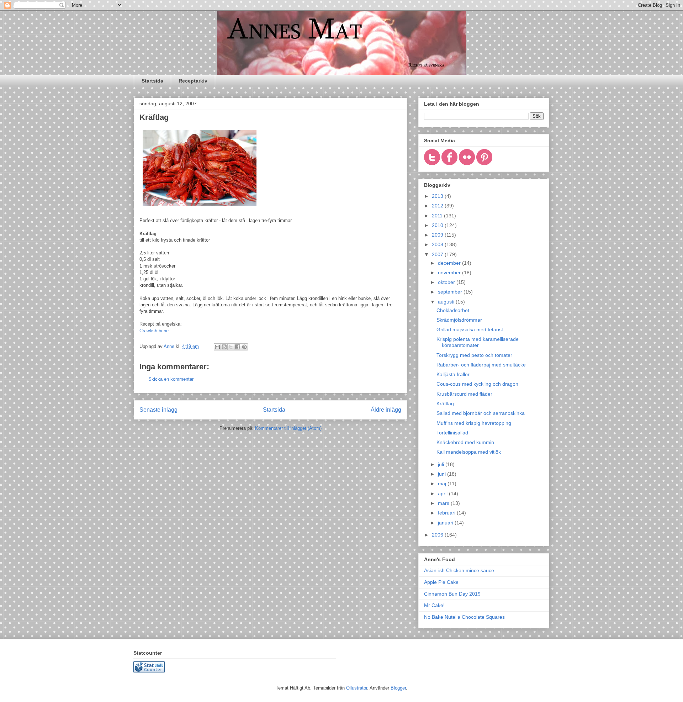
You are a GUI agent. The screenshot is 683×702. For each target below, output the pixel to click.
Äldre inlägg (386, 410)
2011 (438, 215)
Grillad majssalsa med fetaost (469, 329)
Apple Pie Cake (441, 582)
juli (441, 464)
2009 (438, 235)
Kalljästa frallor (453, 374)
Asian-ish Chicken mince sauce (459, 570)
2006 (438, 535)
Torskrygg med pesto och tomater (474, 355)
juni (442, 474)
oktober (447, 282)
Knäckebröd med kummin (465, 442)
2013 (438, 196)
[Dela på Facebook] (237, 346)
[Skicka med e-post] (217, 346)
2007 (438, 254)
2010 (438, 225)
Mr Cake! (434, 605)
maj (443, 483)
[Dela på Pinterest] (244, 346)
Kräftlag (445, 403)
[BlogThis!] (224, 346)
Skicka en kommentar (171, 379)
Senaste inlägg (158, 410)
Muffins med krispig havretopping (473, 423)
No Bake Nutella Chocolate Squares (464, 617)
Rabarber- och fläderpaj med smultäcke (481, 365)
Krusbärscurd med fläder (464, 394)
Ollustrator (356, 688)
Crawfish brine (154, 330)
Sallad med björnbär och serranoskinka (480, 413)
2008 (438, 244)
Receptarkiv (193, 81)
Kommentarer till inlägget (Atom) (288, 428)
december (450, 263)
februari (447, 513)
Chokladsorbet (452, 310)
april (443, 493)
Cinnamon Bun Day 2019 (452, 594)
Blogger (398, 688)
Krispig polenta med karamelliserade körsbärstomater (477, 342)
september (451, 292)
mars (444, 503)
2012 (438, 206)
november (450, 272)
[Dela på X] (230, 346)
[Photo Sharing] (199, 207)
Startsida (152, 81)
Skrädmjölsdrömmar (459, 320)
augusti (447, 302)
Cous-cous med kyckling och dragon (477, 384)
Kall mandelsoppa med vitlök (468, 452)
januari (446, 523)
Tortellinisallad (452, 433)
